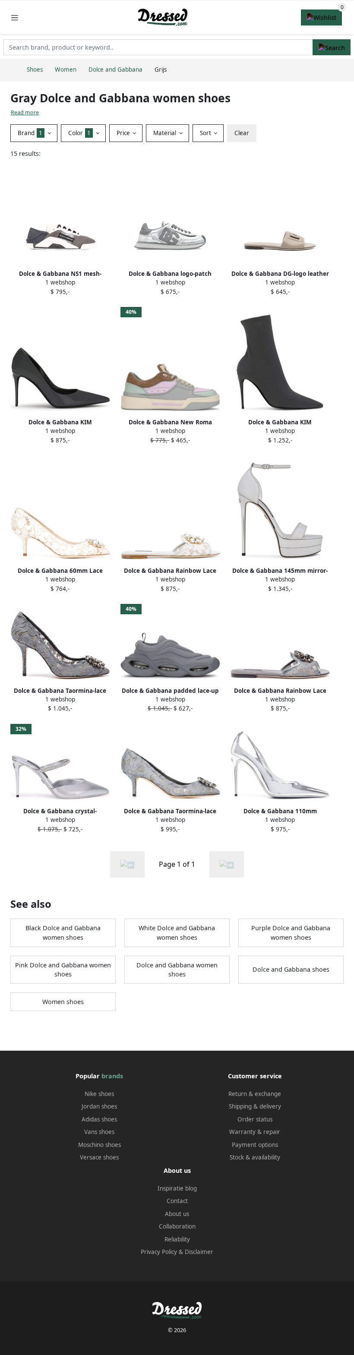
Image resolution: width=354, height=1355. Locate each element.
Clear (241, 133)
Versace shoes (99, 1157)
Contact (177, 1201)
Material (165, 133)
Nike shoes (99, 1094)
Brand (30, 133)
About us (177, 1214)
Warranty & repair (254, 1132)
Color (79, 133)
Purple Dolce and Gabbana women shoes (290, 932)
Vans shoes (99, 1132)
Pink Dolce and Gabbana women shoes (63, 970)
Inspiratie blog (177, 1188)
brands (112, 1076)
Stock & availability (255, 1157)
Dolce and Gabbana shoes (291, 969)
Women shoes (63, 1002)
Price (124, 133)
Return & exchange (254, 1094)
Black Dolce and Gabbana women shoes (63, 932)
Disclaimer (199, 1252)
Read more (25, 112)
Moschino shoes (99, 1145)
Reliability (177, 1239)
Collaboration (177, 1226)
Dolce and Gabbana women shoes (177, 970)
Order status (254, 1119)
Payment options (255, 1145)
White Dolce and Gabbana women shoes (177, 932)
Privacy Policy (159, 1252)
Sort (206, 133)
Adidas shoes (99, 1119)
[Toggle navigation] (14, 17)
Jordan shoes (99, 1106)
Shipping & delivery (255, 1106)
